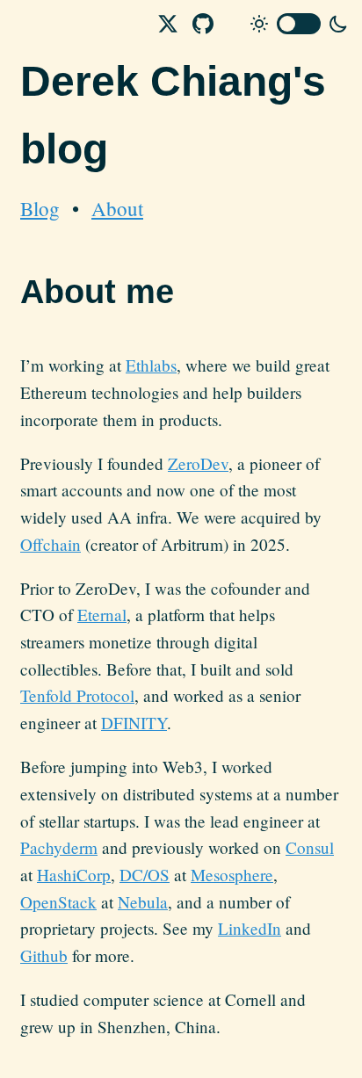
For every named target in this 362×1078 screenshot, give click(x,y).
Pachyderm (59, 847)
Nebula (143, 902)
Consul (310, 847)
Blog (40, 208)
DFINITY (134, 723)
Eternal (102, 615)
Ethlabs (151, 365)
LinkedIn (249, 928)
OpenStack (58, 902)
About (117, 208)
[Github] (203, 23)
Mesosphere (232, 875)
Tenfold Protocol (77, 695)
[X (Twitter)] (167, 23)
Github (44, 955)
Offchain (50, 544)
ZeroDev (198, 463)
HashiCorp (74, 875)
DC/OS (144, 875)
